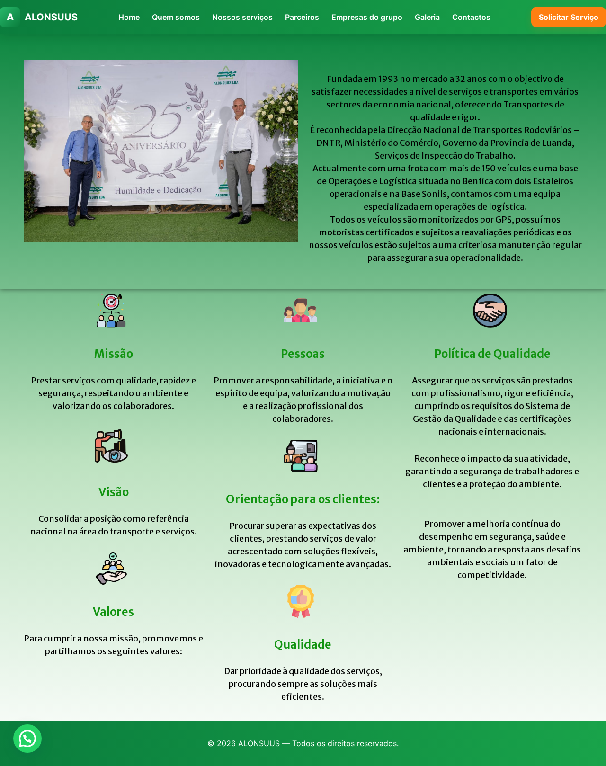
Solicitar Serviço (568, 17)
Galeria (427, 17)
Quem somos (176, 17)
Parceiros (302, 17)
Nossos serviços (242, 17)
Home (129, 17)
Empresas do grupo (366, 17)
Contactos (471, 17)
